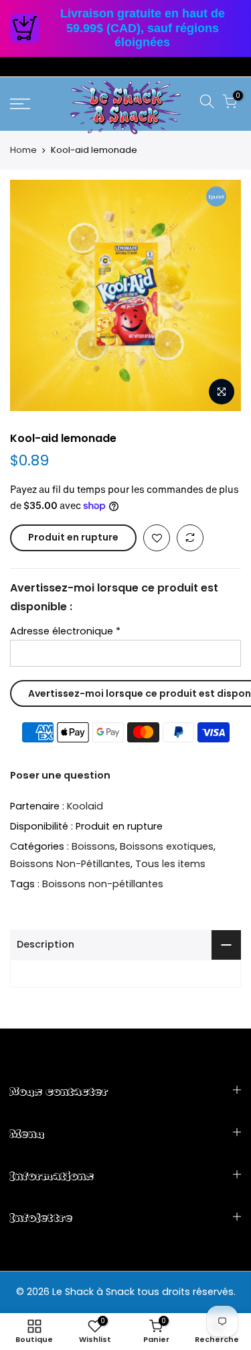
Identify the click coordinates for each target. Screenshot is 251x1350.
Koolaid (85, 806)
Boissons (93, 846)
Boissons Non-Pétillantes (70, 863)
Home (23, 150)
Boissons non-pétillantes (102, 884)
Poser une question (60, 775)
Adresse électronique (65, 631)
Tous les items (170, 863)
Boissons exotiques (167, 846)
